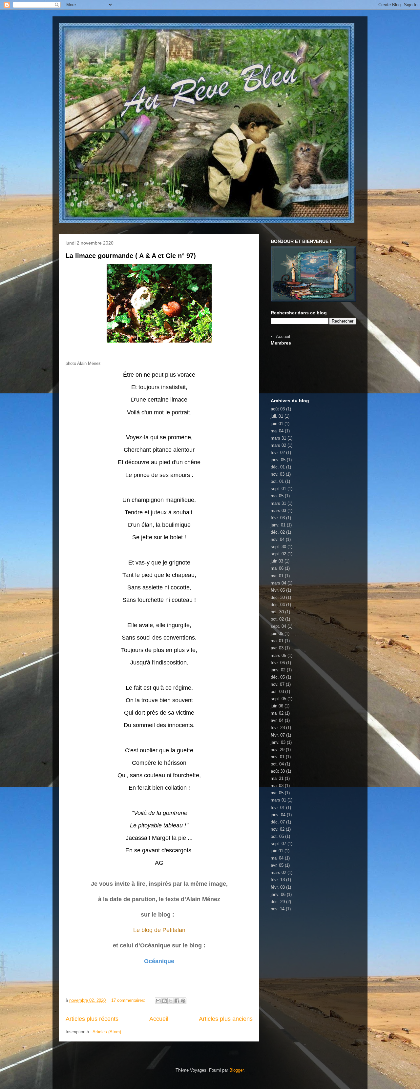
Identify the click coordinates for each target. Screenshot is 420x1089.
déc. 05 (278, 677)
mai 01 (277, 640)
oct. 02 (277, 619)
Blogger (236, 1070)
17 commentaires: (129, 1000)
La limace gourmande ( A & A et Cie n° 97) (131, 255)
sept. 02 (278, 553)
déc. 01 (278, 467)
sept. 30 (278, 546)
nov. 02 (277, 829)
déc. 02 (278, 532)
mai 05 (277, 495)
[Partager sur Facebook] (177, 1001)
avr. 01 (277, 575)
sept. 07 (278, 843)
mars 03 (278, 510)
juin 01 (277, 423)
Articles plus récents (92, 1019)
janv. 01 (278, 525)
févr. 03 (278, 517)
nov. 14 (277, 908)
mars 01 (278, 800)
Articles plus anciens (226, 1019)
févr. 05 (278, 590)
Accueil (158, 1019)
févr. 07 (278, 735)
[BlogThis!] (164, 1001)
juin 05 (277, 633)
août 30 (278, 771)
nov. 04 (277, 539)
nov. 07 (277, 684)
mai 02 (277, 713)
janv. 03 (278, 742)
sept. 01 (278, 488)
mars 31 (278, 438)
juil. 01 (277, 416)
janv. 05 (278, 459)
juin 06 (277, 705)
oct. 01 (277, 481)
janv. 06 (278, 894)
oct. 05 (277, 836)
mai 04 (277, 430)
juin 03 (277, 561)
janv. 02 (278, 669)
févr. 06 (278, 662)
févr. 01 (278, 807)
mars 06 (278, 655)
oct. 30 (277, 611)
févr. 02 (278, 452)
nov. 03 (277, 474)
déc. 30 (278, 597)
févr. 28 (278, 727)
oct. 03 (277, 691)
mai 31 (277, 778)
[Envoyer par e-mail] (158, 1001)
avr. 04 (277, 720)
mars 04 (278, 583)
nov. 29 (277, 749)
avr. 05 (277, 792)
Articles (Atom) (107, 1031)
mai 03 (277, 785)
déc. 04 (278, 604)
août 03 (278, 408)
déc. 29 (278, 901)
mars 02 (278, 445)
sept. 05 (278, 698)
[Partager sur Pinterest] (183, 1001)
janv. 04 (278, 814)
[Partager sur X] (170, 1001)
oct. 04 (277, 764)
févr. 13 (278, 879)
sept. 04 (278, 626)
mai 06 (277, 568)
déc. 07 (278, 822)
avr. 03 (277, 647)
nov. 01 (277, 756)
